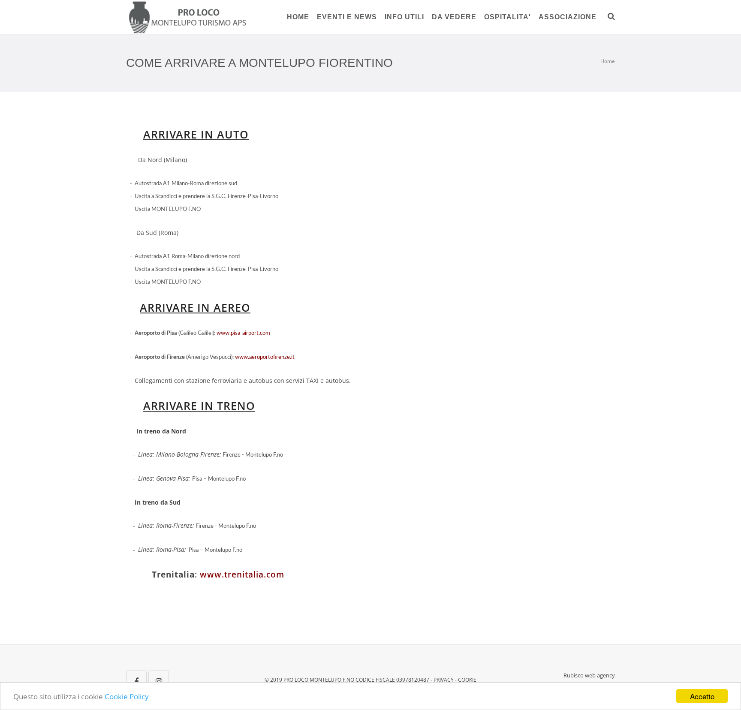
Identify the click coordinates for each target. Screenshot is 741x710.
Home (298, 17)
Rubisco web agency (589, 675)
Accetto (702, 696)
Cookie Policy (127, 696)
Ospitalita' (507, 17)
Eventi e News (347, 17)
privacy (444, 679)
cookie (467, 679)
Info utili (404, 17)
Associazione (567, 17)
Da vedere (454, 17)
